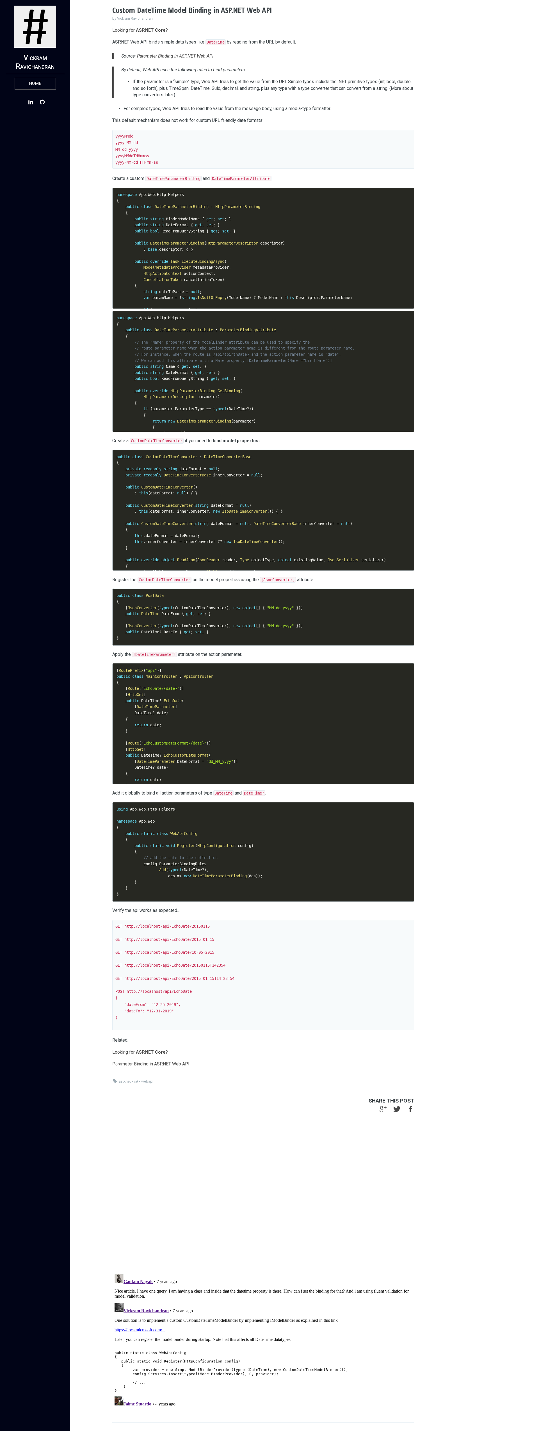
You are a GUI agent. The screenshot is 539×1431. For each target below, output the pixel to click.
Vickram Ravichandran (35, 61)
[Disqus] (263, 1196)
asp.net (125, 1081)
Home (35, 83)
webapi (147, 1081)
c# (136, 1081)
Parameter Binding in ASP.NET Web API (175, 56)
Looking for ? (140, 30)
